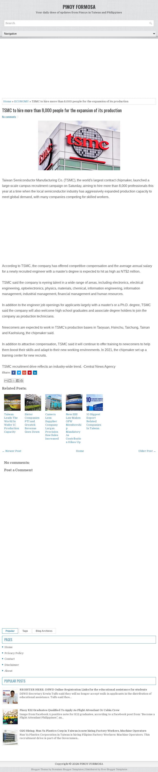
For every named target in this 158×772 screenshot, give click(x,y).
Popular (10, 631)
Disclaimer (12, 664)
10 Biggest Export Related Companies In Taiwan (93, 421)
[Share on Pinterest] (30, 373)
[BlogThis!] (10, 381)
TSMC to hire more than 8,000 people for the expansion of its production (62, 110)
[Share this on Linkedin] (35, 373)
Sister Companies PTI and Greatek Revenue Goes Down (32, 423)
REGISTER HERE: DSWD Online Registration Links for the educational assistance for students (83, 689)
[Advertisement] (79, 69)
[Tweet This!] (19, 373)
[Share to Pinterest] (22, 381)
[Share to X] (14, 381)
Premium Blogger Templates (67, 769)
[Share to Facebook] (18, 381)
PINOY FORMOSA (79, 6)
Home (7, 101)
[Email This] (6, 381)
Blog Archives (44, 631)
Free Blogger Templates (114, 769)
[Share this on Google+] (24, 373)
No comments (9, 117)
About (8, 670)
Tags (25, 631)
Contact (10, 658)
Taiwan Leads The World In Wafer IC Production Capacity (11, 423)
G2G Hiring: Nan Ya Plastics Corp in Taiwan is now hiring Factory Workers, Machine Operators (83, 730)
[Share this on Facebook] (14, 373)
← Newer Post (11, 450)
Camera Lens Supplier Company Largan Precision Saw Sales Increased (52, 426)
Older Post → (147, 450)
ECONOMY (21, 101)
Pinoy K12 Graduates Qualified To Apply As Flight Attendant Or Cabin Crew (70, 710)
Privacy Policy (14, 653)
